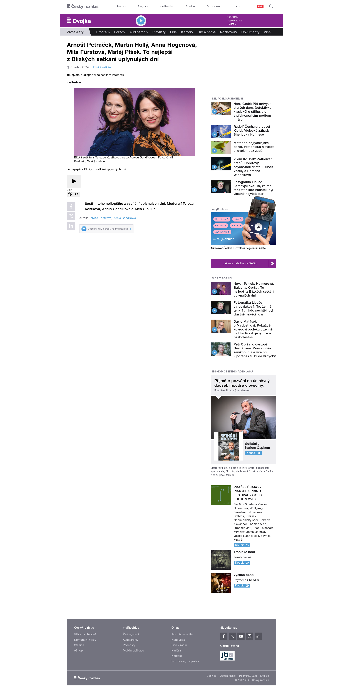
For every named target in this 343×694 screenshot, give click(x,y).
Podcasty (129, 645)
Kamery (231, 24)
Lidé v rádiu (179, 645)
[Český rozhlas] (82, 6)
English (264, 675)
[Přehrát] (74, 181)
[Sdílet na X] (71, 216)
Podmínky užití (248, 675)
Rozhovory (228, 32)
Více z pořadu (222, 278)
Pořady (119, 32)
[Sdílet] (76, 194)
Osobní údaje (228, 675)
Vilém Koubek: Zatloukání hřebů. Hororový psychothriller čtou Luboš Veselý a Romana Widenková (253, 167)
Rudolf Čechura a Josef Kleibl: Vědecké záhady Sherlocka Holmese (252, 130)
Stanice (190, 6)
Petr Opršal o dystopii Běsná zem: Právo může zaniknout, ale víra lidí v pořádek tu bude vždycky (255, 350)
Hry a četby (220, 219)
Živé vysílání (221, 232)
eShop (78, 650)
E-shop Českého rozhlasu (232, 371)
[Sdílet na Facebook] (71, 206)
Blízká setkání (102, 67)
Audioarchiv (234, 20)
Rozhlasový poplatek (185, 661)
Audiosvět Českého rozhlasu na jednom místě (238, 248)
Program (143, 6)
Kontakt (177, 656)
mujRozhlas (167, 6)
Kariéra (176, 650)
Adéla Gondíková (124, 218)
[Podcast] (70, 194)
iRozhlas (121, 6)
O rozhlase (213, 6)
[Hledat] (271, 6)
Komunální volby (85, 639)
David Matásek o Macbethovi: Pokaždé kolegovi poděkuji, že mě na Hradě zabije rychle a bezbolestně (253, 329)
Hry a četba (206, 32)
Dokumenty (250, 32)
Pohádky (219, 225)
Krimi (236, 219)
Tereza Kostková (100, 218)
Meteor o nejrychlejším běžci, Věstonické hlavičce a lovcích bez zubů (254, 147)
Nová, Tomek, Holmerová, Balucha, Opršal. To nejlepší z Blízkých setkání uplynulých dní (254, 289)
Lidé (173, 32)
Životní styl (75, 32)
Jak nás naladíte (182, 634)
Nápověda (178, 639)
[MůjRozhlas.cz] (74, 82)
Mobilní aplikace (133, 650)
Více (269, 32)
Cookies (211, 675)
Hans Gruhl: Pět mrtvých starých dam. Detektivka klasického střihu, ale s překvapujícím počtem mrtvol (252, 111)
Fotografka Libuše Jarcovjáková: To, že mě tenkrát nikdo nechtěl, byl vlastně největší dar (253, 188)
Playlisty (159, 32)
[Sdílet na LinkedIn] (71, 226)
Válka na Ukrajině (85, 634)
